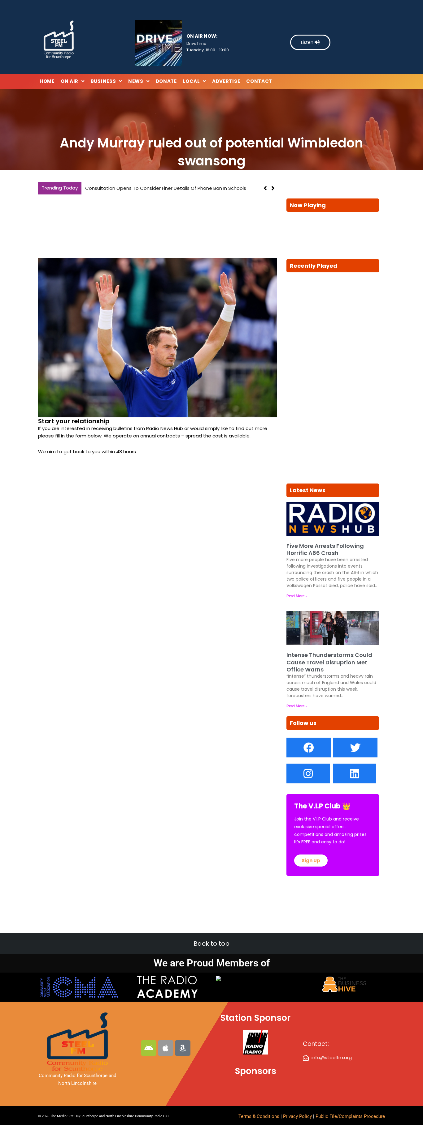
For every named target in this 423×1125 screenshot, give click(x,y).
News (135, 81)
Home (47, 81)
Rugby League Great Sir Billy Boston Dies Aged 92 (141, 188)
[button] (273, 188)
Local (191, 81)
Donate (166, 81)
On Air (69, 81)
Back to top (211, 943)
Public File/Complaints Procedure (350, 1116)
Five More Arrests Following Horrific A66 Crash (325, 549)
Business (103, 81)
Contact (259, 81)
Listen (308, 42)
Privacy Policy (298, 1116)
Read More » (296, 596)
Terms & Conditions (258, 1116)
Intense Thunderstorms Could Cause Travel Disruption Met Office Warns (329, 662)
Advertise (226, 81)
